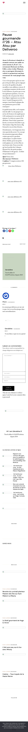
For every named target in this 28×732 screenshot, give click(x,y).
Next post (22, 244)
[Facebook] (4, 231)
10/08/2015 (17, 328)
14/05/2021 (14, 589)
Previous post (7, 244)
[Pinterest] (10, 231)
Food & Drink (6, 31)
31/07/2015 (14, 31)
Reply (4, 304)
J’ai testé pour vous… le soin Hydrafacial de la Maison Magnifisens (19, 468)
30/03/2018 (14, 644)
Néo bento (17, 125)
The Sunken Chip (8, 125)
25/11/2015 (13, 671)
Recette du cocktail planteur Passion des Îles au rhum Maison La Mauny (14, 593)
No (15, 729)
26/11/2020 (14, 618)
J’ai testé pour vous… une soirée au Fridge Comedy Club (19, 495)
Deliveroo (15, 159)
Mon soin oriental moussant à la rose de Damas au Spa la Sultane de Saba (19, 486)
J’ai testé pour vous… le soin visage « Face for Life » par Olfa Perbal (18, 477)
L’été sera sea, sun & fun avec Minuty (12, 648)
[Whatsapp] (12, 231)
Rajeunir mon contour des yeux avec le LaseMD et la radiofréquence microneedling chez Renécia (19, 458)
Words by (8, 54)
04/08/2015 (11, 302)
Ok (13, 729)
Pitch (5, 302)
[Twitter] (7, 231)
